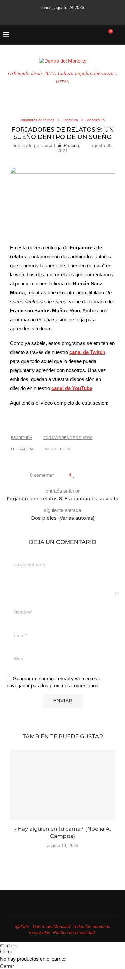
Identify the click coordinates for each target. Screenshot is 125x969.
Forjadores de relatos (67, 438)
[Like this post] (74, 475)
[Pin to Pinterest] (89, 475)
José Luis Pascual (61, 145)
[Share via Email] (96, 475)
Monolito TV (57, 449)
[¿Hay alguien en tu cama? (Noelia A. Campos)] (62, 785)
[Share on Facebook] (80, 475)
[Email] (70, 15)
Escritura (21, 438)
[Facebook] (37, 15)
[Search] (118, 34)
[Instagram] (52, 15)
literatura (22, 449)
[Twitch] (79, 15)
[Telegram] (88, 15)
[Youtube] (61, 15)
